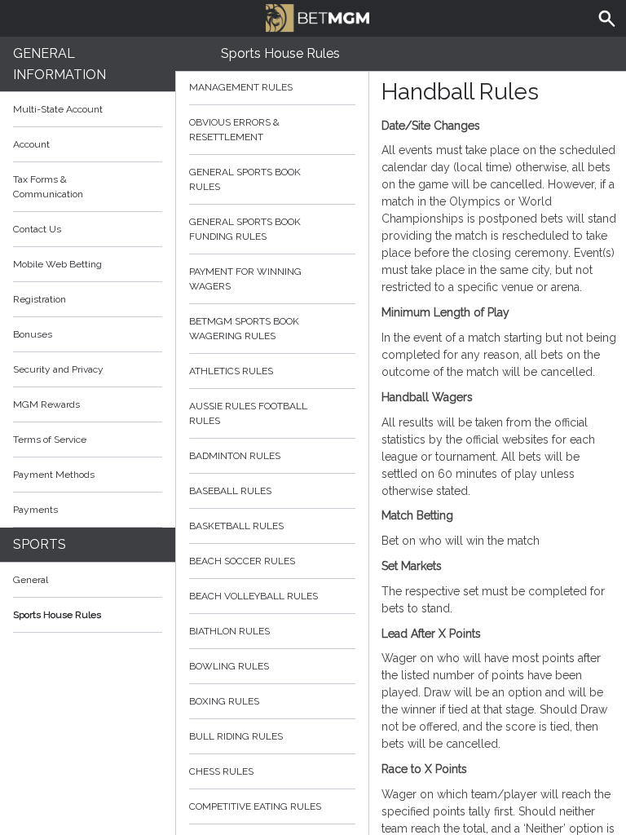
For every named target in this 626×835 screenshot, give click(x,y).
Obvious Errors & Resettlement (234, 130)
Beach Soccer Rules (242, 561)
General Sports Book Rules (245, 179)
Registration (39, 299)
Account (31, 144)
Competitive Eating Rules (255, 806)
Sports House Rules (57, 615)
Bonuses (32, 334)
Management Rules (241, 87)
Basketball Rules (236, 526)
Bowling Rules (229, 666)
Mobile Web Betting (57, 264)
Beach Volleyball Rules (253, 596)
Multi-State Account (58, 109)
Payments (35, 509)
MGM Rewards (46, 404)
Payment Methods (54, 474)
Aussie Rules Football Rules (248, 413)
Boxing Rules (224, 701)
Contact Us (37, 229)
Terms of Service (49, 439)
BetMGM (313, 16)
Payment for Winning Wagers (245, 279)
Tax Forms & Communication (48, 187)
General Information (59, 64)
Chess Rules (221, 771)
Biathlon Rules (229, 631)
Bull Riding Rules (236, 736)
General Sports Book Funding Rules (245, 229)
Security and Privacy (58, 369)
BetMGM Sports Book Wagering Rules (244, 329)
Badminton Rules (234, 456)
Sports (39, 544)
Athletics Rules (231, 371)
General (30, 579)
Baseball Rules (230, 491)
